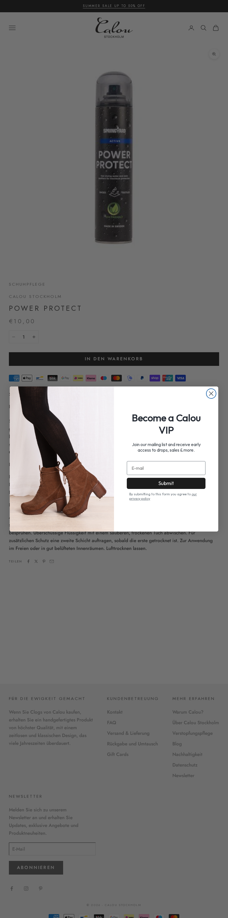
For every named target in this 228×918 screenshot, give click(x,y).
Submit (166, 483)
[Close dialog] (211, 393)
